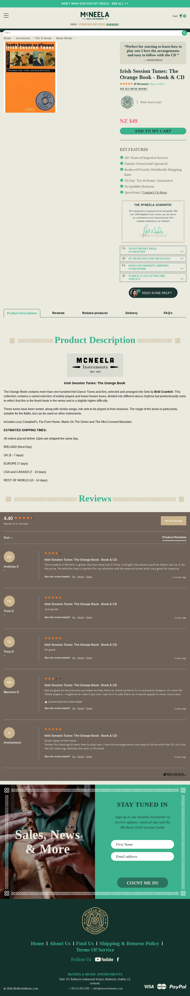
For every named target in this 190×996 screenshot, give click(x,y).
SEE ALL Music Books (132, 89)
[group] (23, 518)
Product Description (22, 313)
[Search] (184, 33)
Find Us (85, 943)
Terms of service (95, 950)
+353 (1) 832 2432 (79, 988)
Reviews (58, 313)
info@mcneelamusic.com (108, 988)
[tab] (174, 538)
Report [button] (81, 576)
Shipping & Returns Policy (129, 943)
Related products (95, 313)
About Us (60, 943)
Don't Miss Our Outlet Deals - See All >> (95, 3)
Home (37, 943)
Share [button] (89, 576)
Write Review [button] (173, 521)
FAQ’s (168, 313)
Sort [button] (7, 537)
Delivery (131, 313)
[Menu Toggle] (6, 16)
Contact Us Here (154, 192)
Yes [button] (74, 576)
